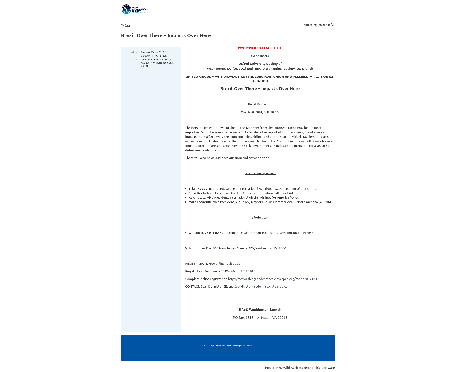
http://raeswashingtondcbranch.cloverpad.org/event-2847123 (272, 279)
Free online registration (225, 263)
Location (133, 59)
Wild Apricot (292, 367)
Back (127, 25)
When (134, 51)
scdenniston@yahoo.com (272, 286)
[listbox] (319, 25)
